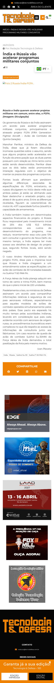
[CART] (42, 17)
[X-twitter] (18, 7)
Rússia (12, 355)
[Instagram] (4, 7)
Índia (6, 355)
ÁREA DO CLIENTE (41, 7)
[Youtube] (13, 7)
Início (6, 29)
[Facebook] (9, 7)
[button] (36, 17)
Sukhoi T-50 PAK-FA (37, 355)
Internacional (10, 77)
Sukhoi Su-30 (21, 355)
